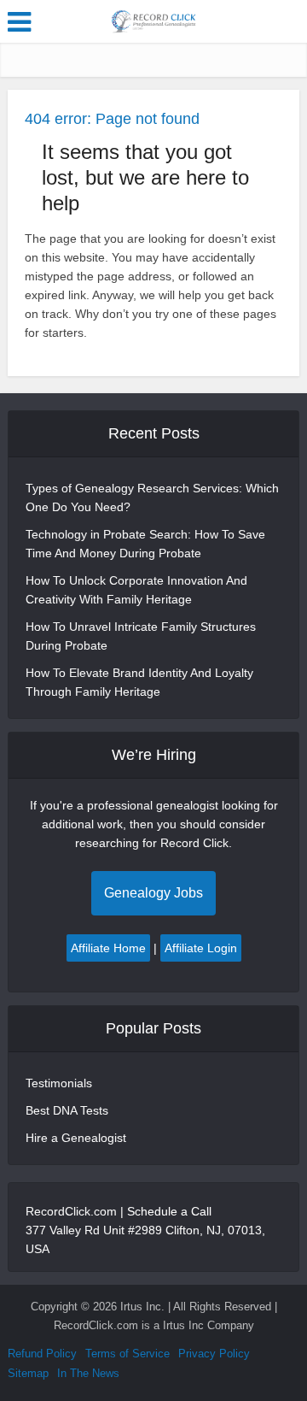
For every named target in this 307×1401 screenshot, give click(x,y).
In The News (88, 1373)
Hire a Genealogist (76, 1138)
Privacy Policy (214, 1353)
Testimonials (59, 1083)
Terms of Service (127, 1353)
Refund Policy (42, 1353)
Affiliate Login (201, 948)
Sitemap (28, 1373)
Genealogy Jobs (153, 893)
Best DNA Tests (67, 1110)
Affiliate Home (108, 948)
